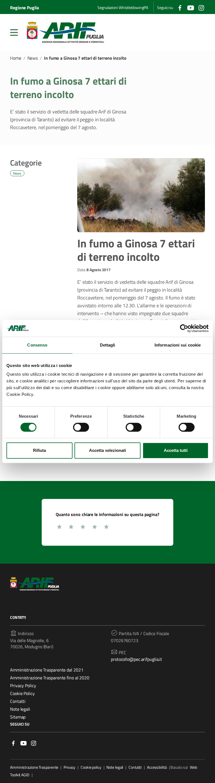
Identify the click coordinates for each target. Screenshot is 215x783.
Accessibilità (157, 767)
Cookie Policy (22, 693)
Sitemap (17, 717)
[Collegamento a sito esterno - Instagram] (201, 7)
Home (15, 58)
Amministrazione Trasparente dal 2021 (46, 669)
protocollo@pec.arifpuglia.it (136, 659)
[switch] (81, 427)
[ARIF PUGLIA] (65, 32)
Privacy (69, 767)
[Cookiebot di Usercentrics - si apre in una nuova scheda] (184, 328)
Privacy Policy (23, 685)
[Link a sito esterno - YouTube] (23, 743)
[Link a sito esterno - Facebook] (13, 743)
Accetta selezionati (107, 450)
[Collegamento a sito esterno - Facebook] (180, 7)
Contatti (17, 701)
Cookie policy (91, 767)
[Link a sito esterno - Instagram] (33, 743)
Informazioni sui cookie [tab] (178, 345)
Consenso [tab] (37, 345)
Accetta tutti (176, 450)
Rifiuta (39, 450)
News (32, 58)
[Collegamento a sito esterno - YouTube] (190, 7)
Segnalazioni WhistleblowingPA (122, 7)
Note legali (20, 709)
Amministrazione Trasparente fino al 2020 (49, 677)
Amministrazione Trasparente (34, 767)
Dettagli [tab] (107, 345)
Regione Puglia (24, 7)
